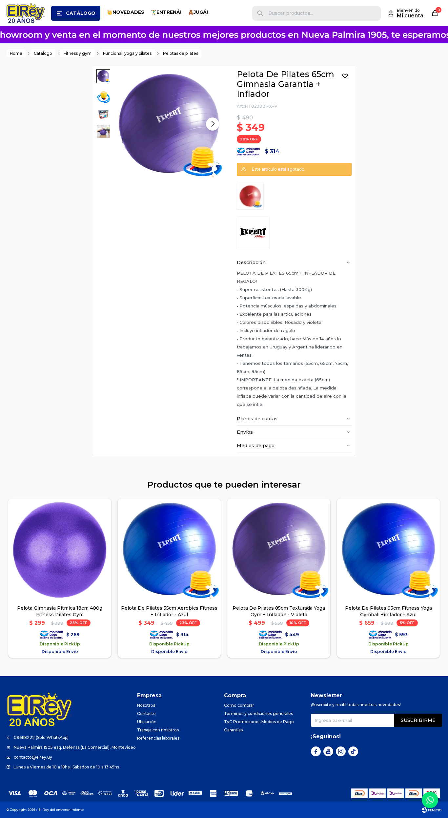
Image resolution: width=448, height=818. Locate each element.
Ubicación (146, 721)
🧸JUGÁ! (198, 12)
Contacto (146, 713)
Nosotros (146, 705)
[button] (260, 13)
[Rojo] (250, 196)
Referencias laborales (158, 738)
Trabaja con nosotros (158, 729)
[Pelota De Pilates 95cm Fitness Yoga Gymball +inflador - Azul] (388, 549)
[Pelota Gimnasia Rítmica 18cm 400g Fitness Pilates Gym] (59, 549)
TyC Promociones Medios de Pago (259, 721)
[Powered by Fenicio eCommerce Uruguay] (431, 810)
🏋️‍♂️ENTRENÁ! (166, 12)
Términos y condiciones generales (258, 713)
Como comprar (239, 705)
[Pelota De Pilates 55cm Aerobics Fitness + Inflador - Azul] (169, 549)
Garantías (233, 729)
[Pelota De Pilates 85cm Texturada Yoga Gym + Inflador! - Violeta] (278, 549)
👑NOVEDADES (125, 12)
